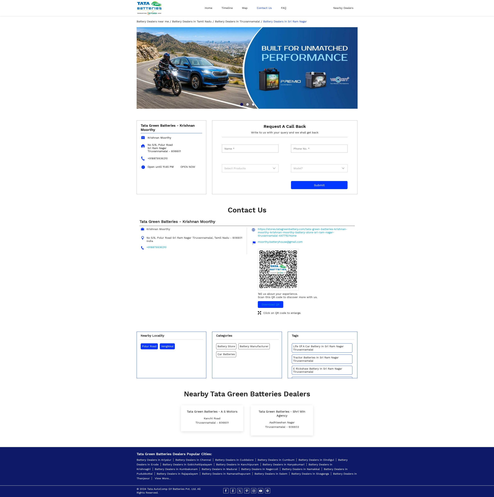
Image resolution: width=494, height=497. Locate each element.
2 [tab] (247, 104)
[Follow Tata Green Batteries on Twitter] (240, 491)
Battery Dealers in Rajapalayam (177, 473)
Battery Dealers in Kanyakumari (284, 464)
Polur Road (149, 346)
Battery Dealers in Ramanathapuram (226, 473)
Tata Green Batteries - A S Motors (212, 411)
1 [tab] (241, 104)
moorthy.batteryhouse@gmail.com (280, 241)
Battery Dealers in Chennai (193, 459)
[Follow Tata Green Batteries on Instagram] (254, 491)
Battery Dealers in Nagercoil (259, 469)
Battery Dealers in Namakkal (301, 469)
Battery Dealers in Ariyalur (154, 459)
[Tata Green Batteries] (149, 8)
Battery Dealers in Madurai (219, 469)
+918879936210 (158, 158)
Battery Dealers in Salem (271, 473)
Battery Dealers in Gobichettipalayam (187, 464)
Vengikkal (167, 346)
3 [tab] (253, 104)
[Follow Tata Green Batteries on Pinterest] (247, 491)
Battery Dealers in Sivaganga (310, 473)
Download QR (270, 304)
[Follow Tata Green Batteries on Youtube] (261, 491)
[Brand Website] (268, 491)
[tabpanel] (247, 68)
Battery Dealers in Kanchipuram (237, 464)
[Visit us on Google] (233, 491)
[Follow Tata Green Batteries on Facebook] (226, 491)
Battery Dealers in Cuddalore (234, 459)
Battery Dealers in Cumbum (276, 459)
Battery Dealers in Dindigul (316, 459)
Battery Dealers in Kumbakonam (176, 469)
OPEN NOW (187, 166)
